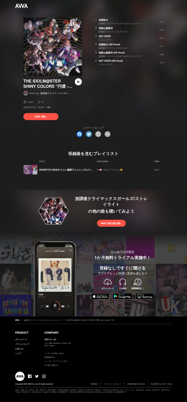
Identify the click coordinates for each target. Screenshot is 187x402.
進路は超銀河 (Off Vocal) (112, 52)
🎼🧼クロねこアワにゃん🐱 (110, 169)
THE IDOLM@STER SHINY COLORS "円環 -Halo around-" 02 (89, 320)
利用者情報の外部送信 (136, 384)
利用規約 (94, 384)
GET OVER (105, 36)
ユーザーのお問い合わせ (54, 353)
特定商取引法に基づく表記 (161, 384)
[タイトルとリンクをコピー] (98, 134)
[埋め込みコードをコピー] (107, 134)
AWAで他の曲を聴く (111, 223)
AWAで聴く (41, 116)
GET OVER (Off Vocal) (111, 60)
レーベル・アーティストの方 (55, 361)
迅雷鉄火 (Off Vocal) (109, 44)
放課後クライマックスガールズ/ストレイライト (65, 93)
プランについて (22, 344)
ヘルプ (18, 353)
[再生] (78, 81)
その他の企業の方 (51, 365)
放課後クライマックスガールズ (113, 31)
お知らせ (19, 348)
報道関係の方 (49, 357)
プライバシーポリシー (112, 384)
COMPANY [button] (51, 332)
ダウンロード (21, 339)
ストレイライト (106, 39)
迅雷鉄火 (103, 19)
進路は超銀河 (106, 28)
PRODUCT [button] (21, 332)
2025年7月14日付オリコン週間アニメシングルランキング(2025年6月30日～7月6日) (83, 169)
